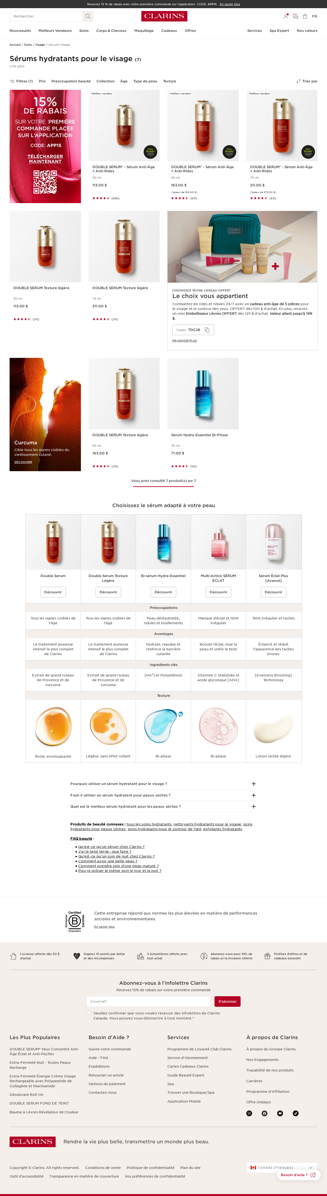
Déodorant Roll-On (26, 1095)
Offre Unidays (258, 1102)
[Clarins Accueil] (164, 16)
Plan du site (190, 1168)
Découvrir (53, 592)
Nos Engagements (262, 1060)
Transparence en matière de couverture (84, 1176)
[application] (193, 330)
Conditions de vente (103, 1168)
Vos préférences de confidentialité (155, 1176)
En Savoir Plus (184, 340)
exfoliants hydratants (222, 829)
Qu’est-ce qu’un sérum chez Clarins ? (111, 847)
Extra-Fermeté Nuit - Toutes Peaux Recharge (40, 1065)
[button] (17, 66)
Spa (170, 1084)
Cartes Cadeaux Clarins (188, 1066)
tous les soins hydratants (149, 824)
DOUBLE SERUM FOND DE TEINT (39, 1103)
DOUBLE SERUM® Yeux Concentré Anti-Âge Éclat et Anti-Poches (44, 1051)
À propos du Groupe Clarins (271, 1049)
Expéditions (99, 1066)
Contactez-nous (103, 1092)
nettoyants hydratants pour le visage (207, 824)
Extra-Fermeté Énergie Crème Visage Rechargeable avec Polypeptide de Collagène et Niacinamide (43, 1081)
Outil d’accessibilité (27, 1176)
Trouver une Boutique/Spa (190, 1092)
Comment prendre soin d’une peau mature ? (118, 866)
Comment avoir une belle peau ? (107, 861)
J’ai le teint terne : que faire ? (104, 851)
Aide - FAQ (98, 1058)
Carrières (254, 1081)
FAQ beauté (81, 839)
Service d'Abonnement (187, 1058)
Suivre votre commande (110, 1049)
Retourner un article (106, 1075)
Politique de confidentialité (151, 1168)
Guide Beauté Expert (185, 1075)
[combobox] (282, 1167)
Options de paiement (107, 1084)
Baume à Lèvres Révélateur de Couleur (44, 1112)
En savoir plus (104, 926)
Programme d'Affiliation (267, 1091)
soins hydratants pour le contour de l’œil (164, 829)
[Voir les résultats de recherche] (88, 16)
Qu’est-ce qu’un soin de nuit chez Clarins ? (116, 856)
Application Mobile (184, 1101)
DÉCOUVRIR (23, 462)
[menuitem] (286, 16)
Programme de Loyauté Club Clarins (199, 1049)
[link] (242, 280)
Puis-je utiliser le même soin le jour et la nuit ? (119, 871)
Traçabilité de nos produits (269, 1070)
